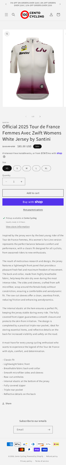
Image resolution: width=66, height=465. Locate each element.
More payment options (33, 209)
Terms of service (42, 461)
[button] (6, 14)
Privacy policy (26, 461)
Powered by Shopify (35, 456)
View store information (18, 226)
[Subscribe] (49, 429)
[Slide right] (40, 116)
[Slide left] (25, 116)
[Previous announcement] (5, 4)
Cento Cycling (20, 456)
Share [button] (9, 403)
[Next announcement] (60, 4)
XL (46, 168)
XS (7, 168)
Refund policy (52, 456)
